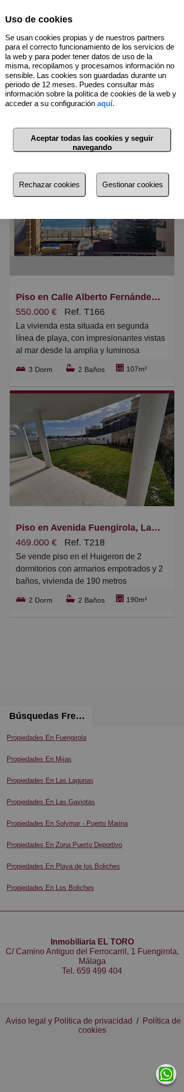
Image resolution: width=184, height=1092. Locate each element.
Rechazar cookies (49, 184)
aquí (104, 103)
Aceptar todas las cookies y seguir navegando (92, 143)
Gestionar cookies (132, 184)
